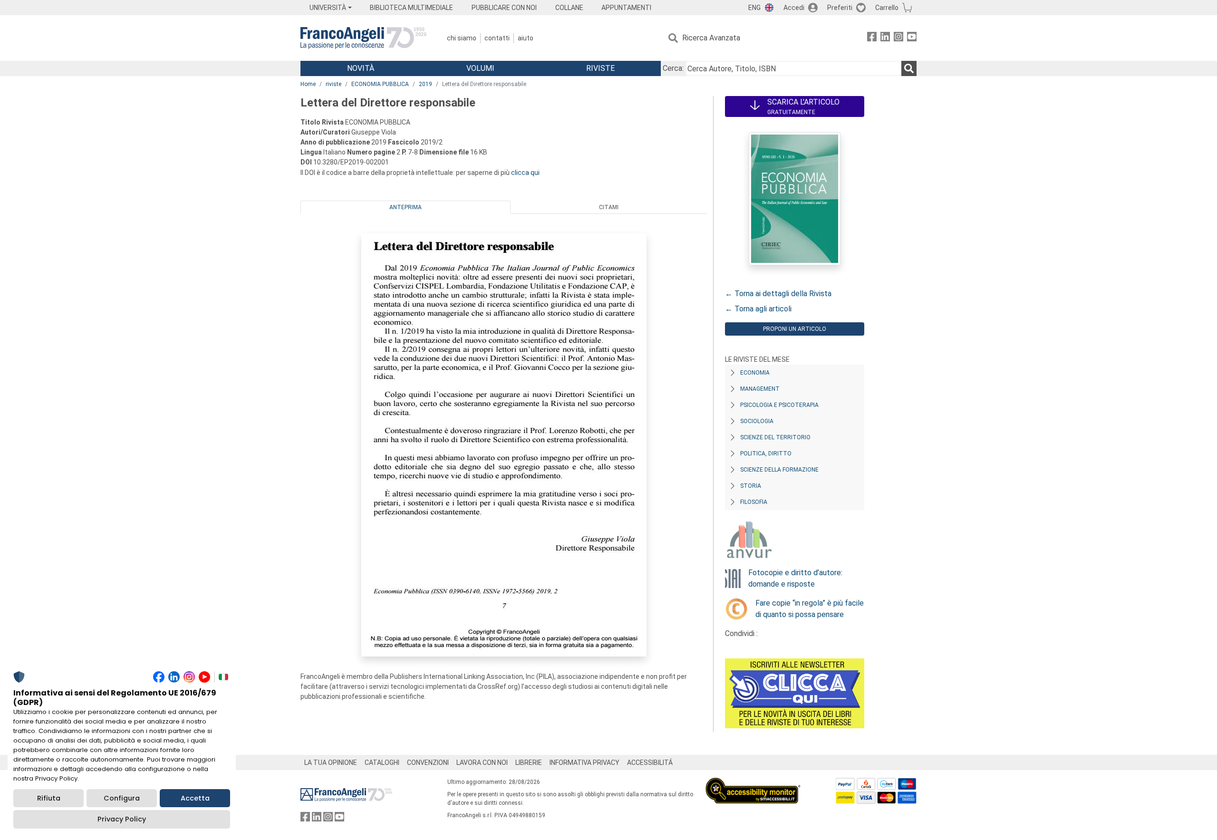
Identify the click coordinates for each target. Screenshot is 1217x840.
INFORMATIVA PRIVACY (584, 762)
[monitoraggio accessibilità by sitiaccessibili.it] (753, 783)
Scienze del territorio (775, 437)
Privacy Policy (121, 819)
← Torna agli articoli (758, 308)
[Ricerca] (909, 68)
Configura (122, 798)
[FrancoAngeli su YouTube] (912, 38)
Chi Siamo (461, 38)
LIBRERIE (528, 762)
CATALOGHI (382, 762)
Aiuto (525, 38)
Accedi (793, 7)
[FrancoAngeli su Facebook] (872, 38)
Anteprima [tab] (405, 207)
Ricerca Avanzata (711, 37)
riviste (333, 84)
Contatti (497, 38)
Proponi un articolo (794, 329)
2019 (425, 84)
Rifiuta (48, 798)
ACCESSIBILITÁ (650, 762)
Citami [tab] (608, 207)
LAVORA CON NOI (482, 762)
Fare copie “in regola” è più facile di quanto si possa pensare (809, 609)
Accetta (195, 798)
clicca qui (525, 172)
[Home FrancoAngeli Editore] (363, 38)
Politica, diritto (766, 453)
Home (308, 84)
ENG (754, 7)
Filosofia (753, 502)
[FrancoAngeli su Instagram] (898, 38)
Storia (750, 486)
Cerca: (673, 68)
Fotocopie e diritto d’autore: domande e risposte (795, 578)
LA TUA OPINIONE (330, 762)
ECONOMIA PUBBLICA (380, 84)
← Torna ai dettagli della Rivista (778, 293)
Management (760, 389)
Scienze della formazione (779, 469)
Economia (755, 372)
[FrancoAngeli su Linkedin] (885, 38)
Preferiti (839, 7)
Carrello (886, 7)
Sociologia (756, 421)
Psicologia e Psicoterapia (779, 405)
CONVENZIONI (428, 762)
